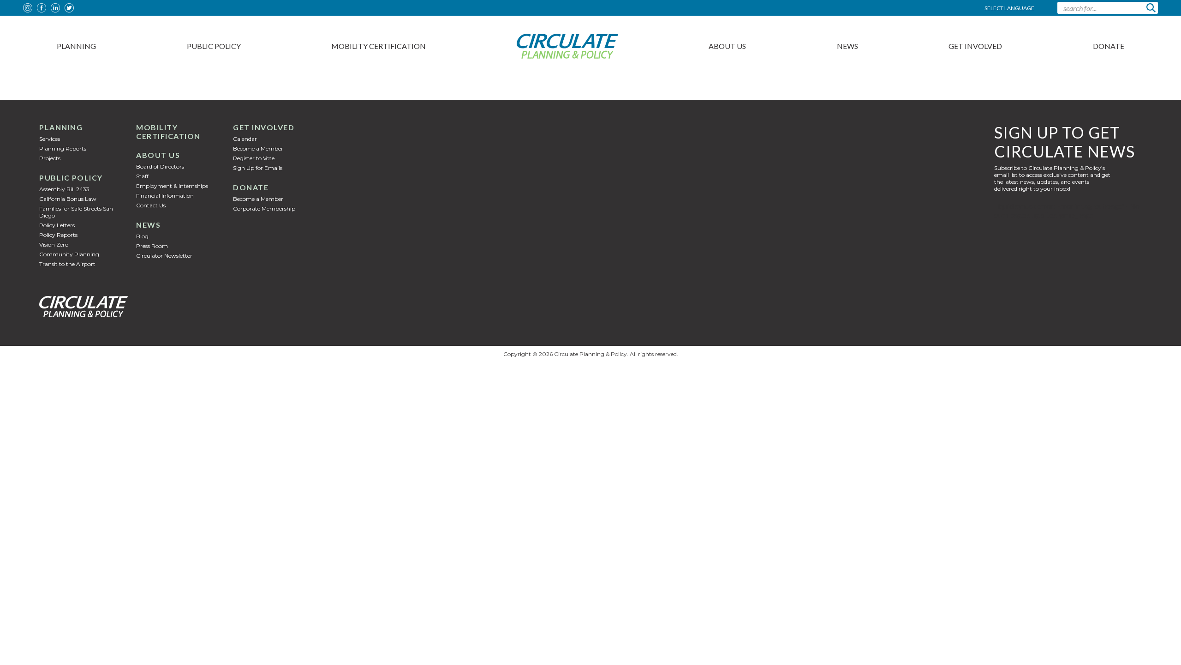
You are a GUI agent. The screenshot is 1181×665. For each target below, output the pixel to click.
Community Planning (69, 254)
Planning (76, 46)
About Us (727, 46)
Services (49, 138)
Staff (142, 176)
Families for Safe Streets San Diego (76, 212)
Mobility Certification (378, 46)
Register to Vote (253, 158)
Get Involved (975, 46)
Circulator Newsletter (164, 255)
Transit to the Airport (67, 263)
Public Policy (214, 46)
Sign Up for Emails (257, 167)
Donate (1108, 46)
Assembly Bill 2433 (64, 189)
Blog (142, 236)
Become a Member (258, 148)
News (847, 46)
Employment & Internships (172, 185)
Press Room (152, 245)
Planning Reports (62, 148)
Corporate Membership (264, 208)
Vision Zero (53, 244)
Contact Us (151, 205)
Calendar (245, 138)
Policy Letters (57, 225)
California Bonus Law (67, 198)
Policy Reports (58, 234)
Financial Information (165, 195)
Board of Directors (160, 166)
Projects (49, 158)
